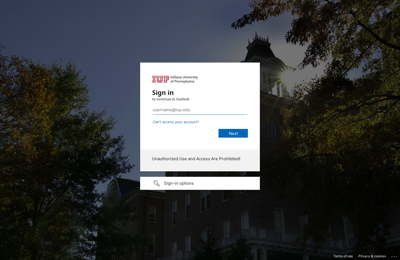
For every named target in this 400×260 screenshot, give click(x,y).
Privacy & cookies (372, 256)
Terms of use (343, 256)
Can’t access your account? (176, 122)
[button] (200, 183)
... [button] (394, 255)
